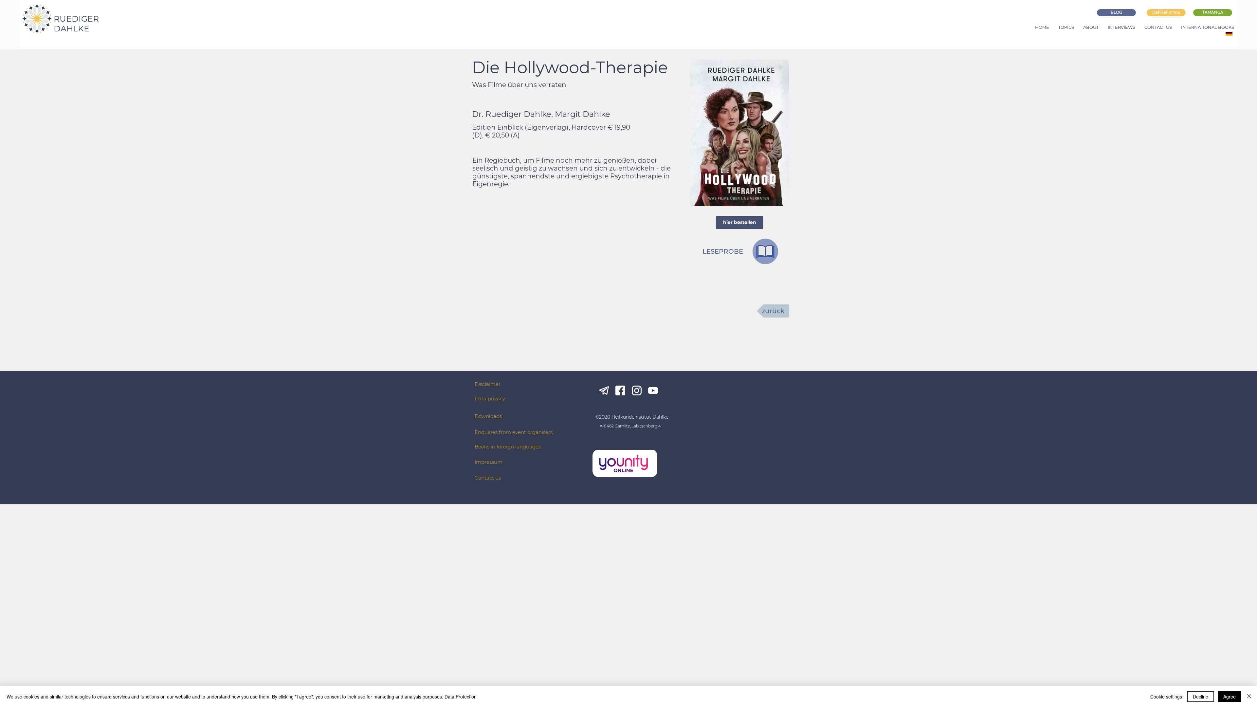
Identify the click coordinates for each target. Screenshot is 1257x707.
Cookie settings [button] (1166, 696)
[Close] (1249, 696)
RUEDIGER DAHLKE (76, 23)
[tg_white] (604, 390)
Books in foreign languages (508, 447)
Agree (1229, 696)
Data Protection (461, 696)
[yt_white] (653, 390)
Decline (1200, 696)
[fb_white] (620, 390)
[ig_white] (637, 390)
